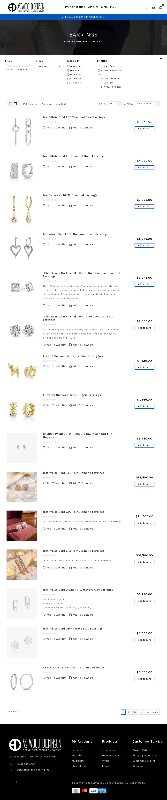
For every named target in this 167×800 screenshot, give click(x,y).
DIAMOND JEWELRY (81, 41)
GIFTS (104, 7)
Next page (152, 712)
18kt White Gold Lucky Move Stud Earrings (73, 628)
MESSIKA (107, 83)
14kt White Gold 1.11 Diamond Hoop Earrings (74, 156)
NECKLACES (77, 78)
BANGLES (76, 83)
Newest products (112, 755)
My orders (78, 755)
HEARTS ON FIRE (110, 78)
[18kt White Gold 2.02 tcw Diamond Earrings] (22, 525)
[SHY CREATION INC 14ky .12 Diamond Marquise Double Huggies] (22, 369)
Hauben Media (137, 783)
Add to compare (83, 127)
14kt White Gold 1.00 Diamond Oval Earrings (74, 117)
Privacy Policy (141, 749)
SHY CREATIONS (111, 87)
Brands (106, 766)
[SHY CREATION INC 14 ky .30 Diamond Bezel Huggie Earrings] (22, 408)
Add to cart (144, 128)
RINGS (74, 70)
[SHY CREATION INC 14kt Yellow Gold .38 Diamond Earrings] (22, 209)
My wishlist (79, 766)
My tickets (78, 760)
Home (67, 41)
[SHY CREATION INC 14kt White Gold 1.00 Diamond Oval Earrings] (22, 131)
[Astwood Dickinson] (26, 7)
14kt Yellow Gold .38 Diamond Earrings (70, 195)
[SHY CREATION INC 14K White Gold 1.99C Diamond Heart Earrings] (22, 248)
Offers (106, 760)
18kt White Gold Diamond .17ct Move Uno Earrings (78, 589)
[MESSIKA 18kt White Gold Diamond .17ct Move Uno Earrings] (22, 603)
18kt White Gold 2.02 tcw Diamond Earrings (74, 511)
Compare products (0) (55, 104)
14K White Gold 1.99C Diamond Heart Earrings (75, 234)
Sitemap (137, 766)
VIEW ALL (76, 66)
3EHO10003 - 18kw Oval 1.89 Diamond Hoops (74, 667)
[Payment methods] (76, 790)
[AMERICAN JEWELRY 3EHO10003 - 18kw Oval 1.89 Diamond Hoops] (22, 681)
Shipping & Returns (144, 755)
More (113, 7)
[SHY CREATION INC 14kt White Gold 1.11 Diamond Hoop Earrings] (22, 170)
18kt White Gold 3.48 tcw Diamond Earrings (74, 550)
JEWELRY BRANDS (75, 7)
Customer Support (143, 760)
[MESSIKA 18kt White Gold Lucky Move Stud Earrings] (22, 642)
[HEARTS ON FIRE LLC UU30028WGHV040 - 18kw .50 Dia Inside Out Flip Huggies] (22, 447)
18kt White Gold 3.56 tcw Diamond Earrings (74, 472)
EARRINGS (98, 41)
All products (109, 749)
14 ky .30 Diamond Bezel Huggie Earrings (72, 394)
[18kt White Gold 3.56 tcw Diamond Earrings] (22, 486)
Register (77, 749)
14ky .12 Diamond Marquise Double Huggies (73, 356)
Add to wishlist (57, 127)
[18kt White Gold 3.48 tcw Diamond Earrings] (22, 564)
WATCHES (93, 7)
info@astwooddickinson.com (32, 769)
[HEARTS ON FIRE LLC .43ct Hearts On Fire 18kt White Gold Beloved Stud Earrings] (22, 330)
